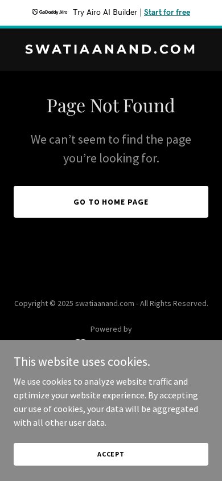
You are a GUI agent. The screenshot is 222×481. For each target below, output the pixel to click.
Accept (111, 454)
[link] (111, 50)
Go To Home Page (111, 202)
